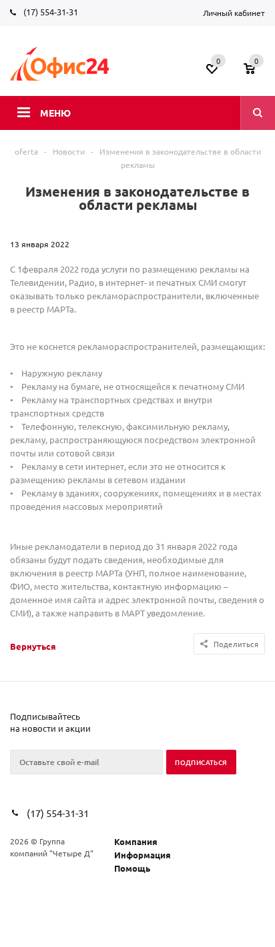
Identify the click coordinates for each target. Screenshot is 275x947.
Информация (142, 854)
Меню (55, 113)
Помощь (132, 868)
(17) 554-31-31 (50, 11)
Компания (136, 841)
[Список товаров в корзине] (256, 73)
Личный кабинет (234, 12)
